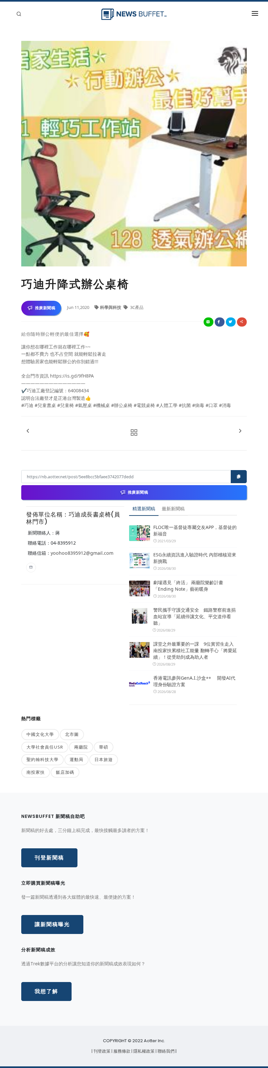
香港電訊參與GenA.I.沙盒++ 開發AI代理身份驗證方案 (194, 681)
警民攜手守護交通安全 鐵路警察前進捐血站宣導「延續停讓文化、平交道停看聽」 (194, 616)
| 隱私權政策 (143, 1051)
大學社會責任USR (44, 747)
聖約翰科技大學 (42, 759)
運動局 (76, 759)
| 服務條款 (121, 1051)
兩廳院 (81, 747)
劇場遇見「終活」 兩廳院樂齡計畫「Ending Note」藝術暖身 (188, 585)
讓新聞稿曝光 (52, 924)
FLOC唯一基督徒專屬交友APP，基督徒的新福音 (195, 530)
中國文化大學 (40, 734)
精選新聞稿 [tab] (143, 508)
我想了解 (46, 991)
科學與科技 (111, 307)
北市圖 (72, 734)
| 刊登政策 (101, 1051)
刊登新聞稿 (49, 857)
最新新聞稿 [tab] (173, 508)
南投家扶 (35, 772)
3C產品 (136, 307)
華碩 (103, 747)
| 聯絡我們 (166, 1051)
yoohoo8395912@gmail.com (82, 553)
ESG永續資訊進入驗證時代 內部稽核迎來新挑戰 (194, 557)
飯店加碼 (65, 772)
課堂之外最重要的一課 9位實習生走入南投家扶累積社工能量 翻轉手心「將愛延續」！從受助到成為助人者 (195, 650)
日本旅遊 (103, 759)
